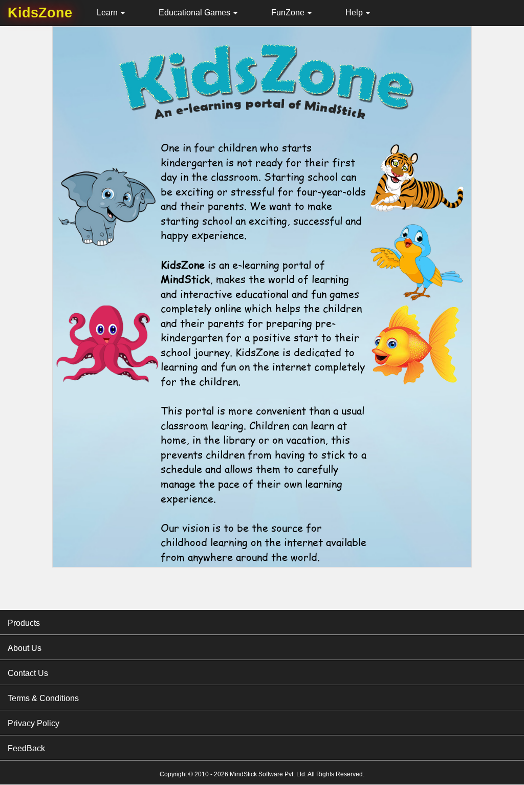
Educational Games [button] (195, 12)
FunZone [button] (289, 12)
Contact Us (28, 673)
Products (24, 623)
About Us (24, 648)
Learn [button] (108, 12)
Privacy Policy (33, 723)
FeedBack (26, 748)
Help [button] (355, 12)
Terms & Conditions (43, 698)
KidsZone (40, 12)
